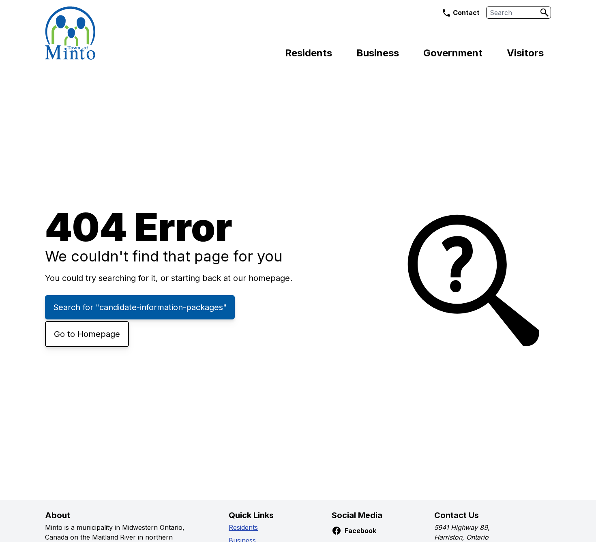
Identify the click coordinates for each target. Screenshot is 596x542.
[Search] (544, 12)
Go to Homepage (87, 334)
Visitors (525, 53)
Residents (308, 53)
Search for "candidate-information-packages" (140, 307)
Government (452, 53)
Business (377, 53)
